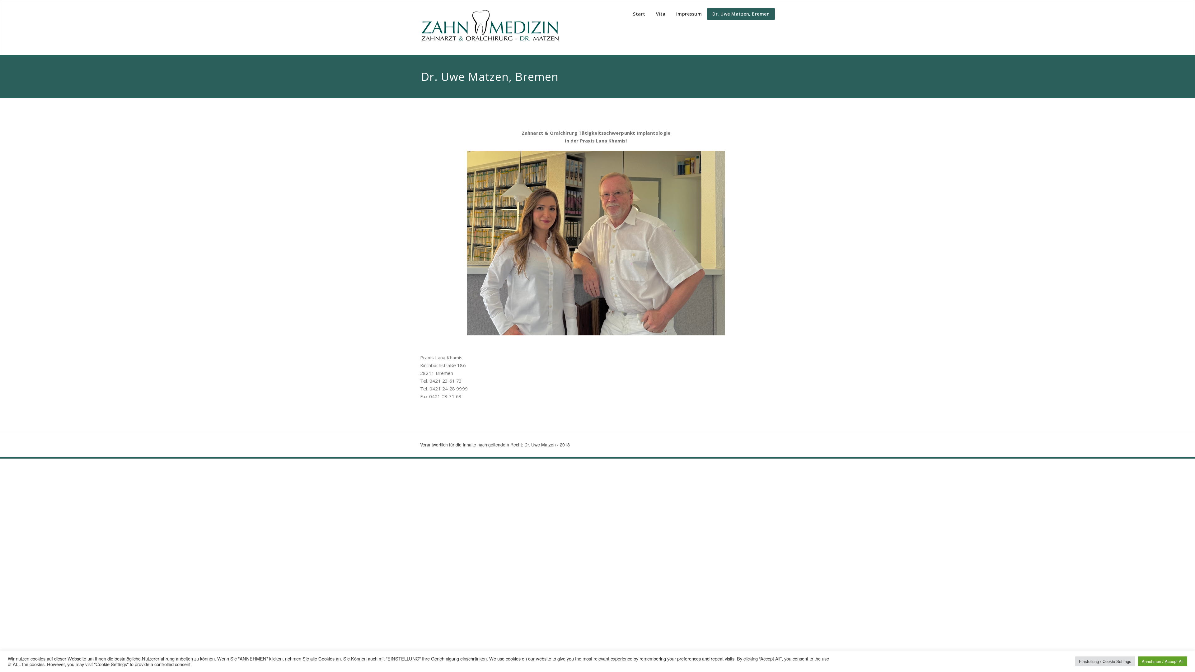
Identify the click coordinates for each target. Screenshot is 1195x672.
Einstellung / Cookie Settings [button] (1105, 661)
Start (639, 14)
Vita (661, 14)
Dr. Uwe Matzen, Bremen (741, 14)
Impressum (689, 14)
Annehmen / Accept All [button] (1162, 661)
